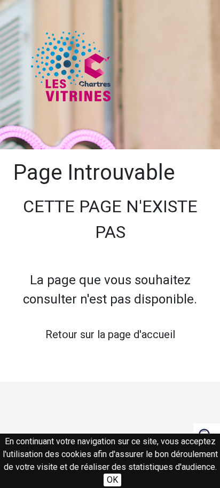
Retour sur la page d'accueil (110, 334)
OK (112, 480)
